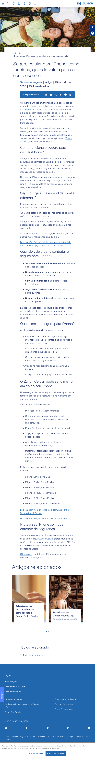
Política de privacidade (14, 686)
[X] (56, 95)
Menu (4, 3)
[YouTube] (89, 728)
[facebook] (60, 94)
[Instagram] (5, 728)
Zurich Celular (46, 538)
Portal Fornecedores (64, 709)
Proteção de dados (13, 699)
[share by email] (70, 94)
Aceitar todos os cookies (55, 753)
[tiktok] (47, 728)
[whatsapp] (46, 94)
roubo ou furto (29, 109)
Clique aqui (26, 554)
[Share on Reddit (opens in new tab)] (65, 95)
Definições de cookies (35, 753)
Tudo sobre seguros (31, 82)
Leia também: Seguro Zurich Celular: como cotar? (45, 518)
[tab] (46, 631)
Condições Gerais (12, 712)
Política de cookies (12, 691)
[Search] (34, 3)
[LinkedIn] (51, 94)
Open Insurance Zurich (65, 699)
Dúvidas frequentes (64, 704)
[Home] (16, 53)
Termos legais (10, 681)
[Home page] (85, 3)
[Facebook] (26, 728)
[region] (47, 750)
